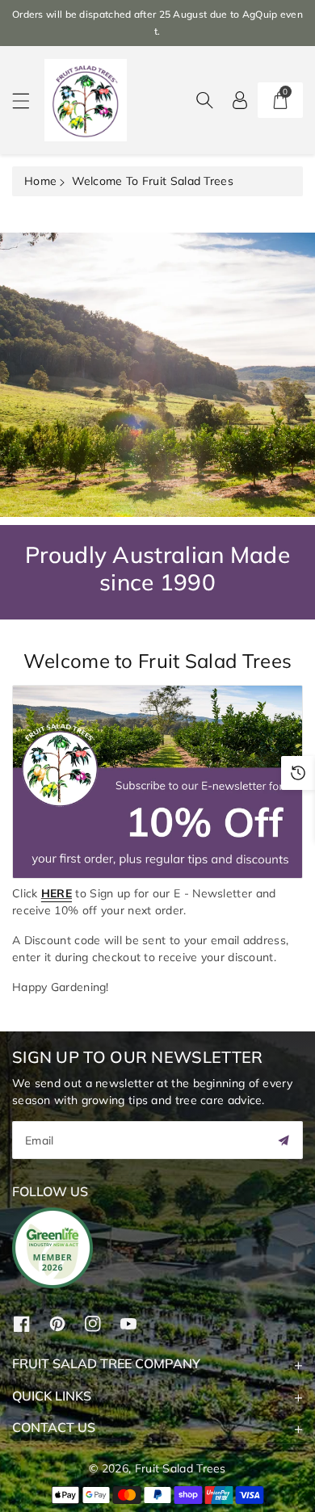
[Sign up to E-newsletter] (137, 780)
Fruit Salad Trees (180, 1468)
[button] (28, 100)
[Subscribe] (283, 1140)
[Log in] (240, 100)
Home (40, 181)
